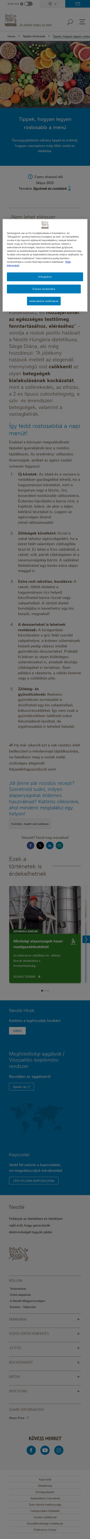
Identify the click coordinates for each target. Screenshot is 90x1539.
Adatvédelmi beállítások (43, 301)
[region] (45, 265)
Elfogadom (44, 276)
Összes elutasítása (43, 288)
